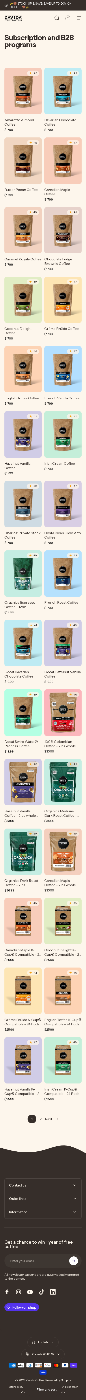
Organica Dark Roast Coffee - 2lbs (21, 882)
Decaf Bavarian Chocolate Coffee (18, 674)
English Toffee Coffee (21, 398)
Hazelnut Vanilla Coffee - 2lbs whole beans (20, 815)
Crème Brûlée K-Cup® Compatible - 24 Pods (22, 1022)
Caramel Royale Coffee (22, 259)
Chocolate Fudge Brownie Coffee (58, 261)
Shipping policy (70, 1387)
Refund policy (16, 1387)
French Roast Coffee (61, 602)
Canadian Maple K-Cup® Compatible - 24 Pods (22, 954)
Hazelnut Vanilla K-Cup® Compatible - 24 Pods (22, 1093)
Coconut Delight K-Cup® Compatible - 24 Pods (62, 954)
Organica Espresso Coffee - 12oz (19, 604)
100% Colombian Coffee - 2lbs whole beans (60, 745)
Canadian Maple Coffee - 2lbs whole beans (60, 884)
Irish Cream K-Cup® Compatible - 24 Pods (61, 1091)
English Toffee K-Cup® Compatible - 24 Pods (63, 1022)
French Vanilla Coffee (62, 398)
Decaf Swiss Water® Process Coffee (21, 743)
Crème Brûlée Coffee (61, 328)
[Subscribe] (73, 1260)
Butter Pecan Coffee (21, 189)
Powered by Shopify (58, 1380)
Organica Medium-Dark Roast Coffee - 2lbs (60, 815)
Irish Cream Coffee (59, 463)
